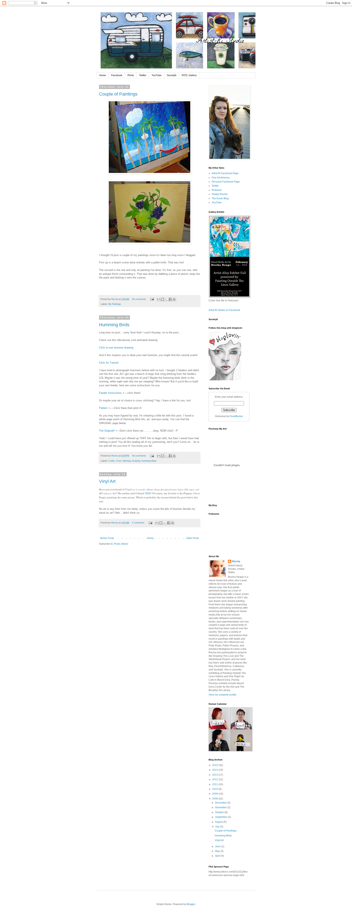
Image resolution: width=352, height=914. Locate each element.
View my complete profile (222, 694)
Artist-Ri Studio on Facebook (224, 310)
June (218, 846)
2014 (215, 769)
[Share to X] (166, 299)
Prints (131, 75)
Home (102, 75)
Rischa (236, 561)
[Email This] (159, 299)
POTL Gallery (189, 75)
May (217, 851)
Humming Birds (114, 324)
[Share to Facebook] (170, 299)
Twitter (142, 75)
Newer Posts (107, 538)
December (221, 802)
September (221, 817)
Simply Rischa (220, 194)
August (219, 821)
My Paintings (114, 304)
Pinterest (216, 190)
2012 (215, 779)
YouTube (157, 75)
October (219, 812)
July (217, 826)
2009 (215, 793)
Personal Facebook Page (226, 181)
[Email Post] (152, 299)
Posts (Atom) (121, 543)
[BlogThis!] (163, 299)
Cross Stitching (123, 461)
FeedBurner (236, 416)
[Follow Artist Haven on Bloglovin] (225, 379)
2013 (215, 774)
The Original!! (107, 430)
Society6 (171, 75)
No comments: (139, 299)
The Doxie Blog (220, 198)
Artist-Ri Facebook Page (225, 173)
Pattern (103, 408)
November (221, 807)
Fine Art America (221, 177)
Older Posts (192, 538)
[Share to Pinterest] (174, 299)
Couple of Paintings (118, 94)
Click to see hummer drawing (116, 347)
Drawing (136, 461)
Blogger (191, 904)
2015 (215, 765)
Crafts (111, 461)
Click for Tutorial (108, 362)
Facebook (116, 75)
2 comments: (138, 522)
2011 (215, 784)
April (218, 855)
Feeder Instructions (110, 392)
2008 (215, 798)
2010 (215, 789)
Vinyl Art (107, 481)
